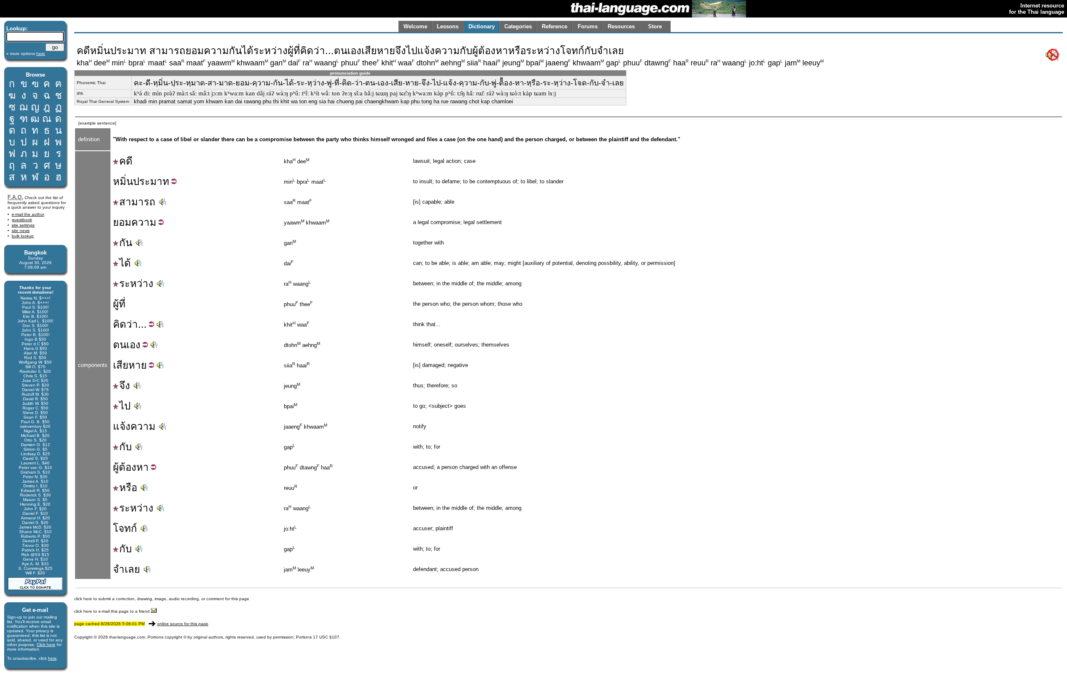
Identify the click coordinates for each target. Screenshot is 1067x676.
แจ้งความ (134, 426)
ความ (143, 222)
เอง (133, 344)
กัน (125, 242)
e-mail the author (28, 214)
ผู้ (116, 467)
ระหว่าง (136, 283)
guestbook (22, 219)
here (52, 658)
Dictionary (481, 26)
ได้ (125, 263)
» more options (25, 53)
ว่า (132, 324)
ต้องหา (134, 467)
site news (21, 230)
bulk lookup (23, 236)
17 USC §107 (326, 637)
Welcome (415, 26)
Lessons (447, 26)
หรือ (128, 487)
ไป (124, 406)
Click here (46, 644)
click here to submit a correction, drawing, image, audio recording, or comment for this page (161, 598)
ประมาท (151, 181)
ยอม (122, 222)
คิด (119, 324)
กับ (125, 446)
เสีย (120, 365)
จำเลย (126, 569)
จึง (124, 385)
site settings (23, 225)
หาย (137, 365)
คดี (126, 161)
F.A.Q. (15, 197)
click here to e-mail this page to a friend (112, 611)
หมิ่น (123, 181)
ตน (119, 344)
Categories (518, 26)
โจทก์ (125, 528)
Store (655, 26)
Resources (621, 26)
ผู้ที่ (119, 303)
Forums (588, 26)
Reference (554, 26)
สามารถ (137, 201)
